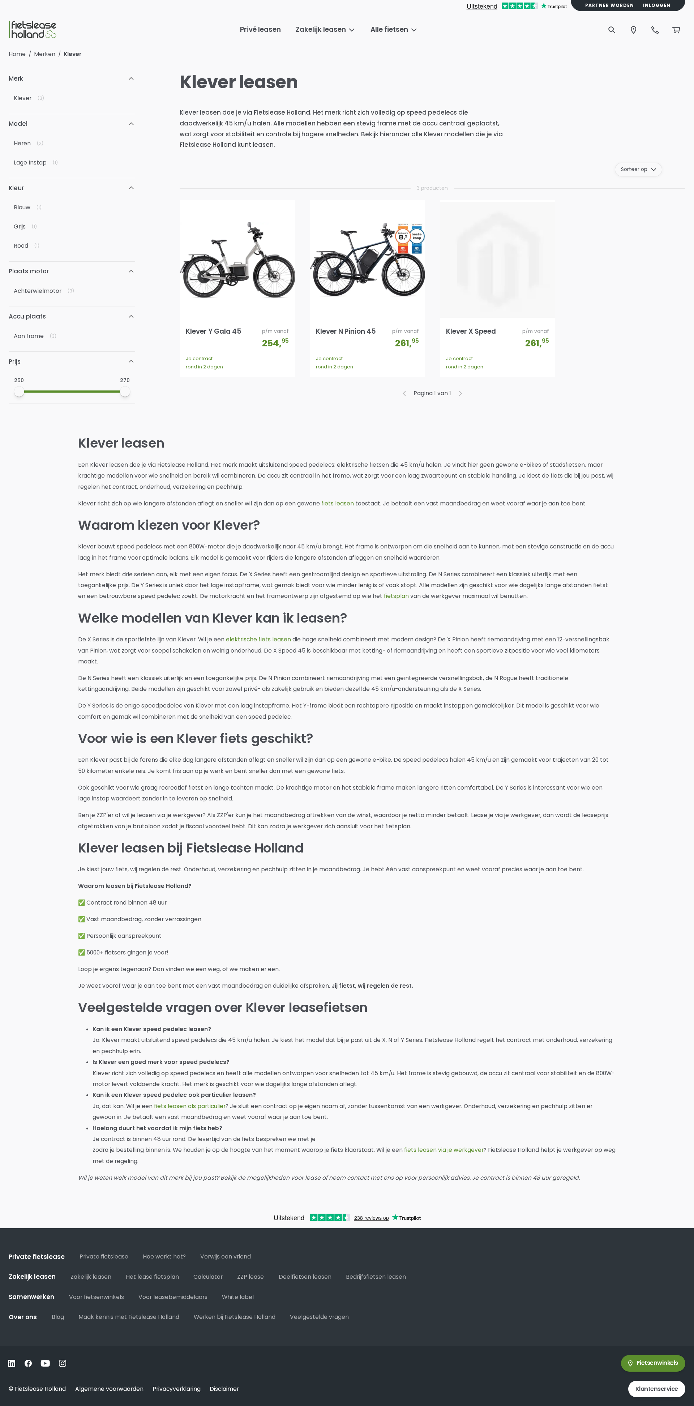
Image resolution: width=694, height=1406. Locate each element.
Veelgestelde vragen (319, 1317)
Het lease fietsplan (152, 1277)
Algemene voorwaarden (109, 1389)
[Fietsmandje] (676, 30)
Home (17, 54)
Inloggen (657, 5)
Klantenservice (656, 1389)
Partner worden (609, 5)
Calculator (208, 1277)
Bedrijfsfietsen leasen (376, 1277)
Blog (58, 1317)
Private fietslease (104, 1256)
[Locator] (633, 30)
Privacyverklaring (177, 1389)
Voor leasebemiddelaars (172, 1297)
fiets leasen (337, 503)
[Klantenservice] (655, 30)
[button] (72, 79)
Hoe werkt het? (164, 1256)
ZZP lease (250, 1277)
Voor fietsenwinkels (96, 1297)
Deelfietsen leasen (305, 1277)
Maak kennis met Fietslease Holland (128, 1317)
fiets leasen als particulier (190, 1106)
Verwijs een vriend (225, 1256)
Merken (44, 54)
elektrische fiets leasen (258, 639)
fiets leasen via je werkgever (444, 1150)
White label (238, 1297)
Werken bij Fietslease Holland (234, 1317)
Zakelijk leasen (90, 1277)
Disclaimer (224, 1389)
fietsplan (396, 596)
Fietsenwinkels (657, 1363)
